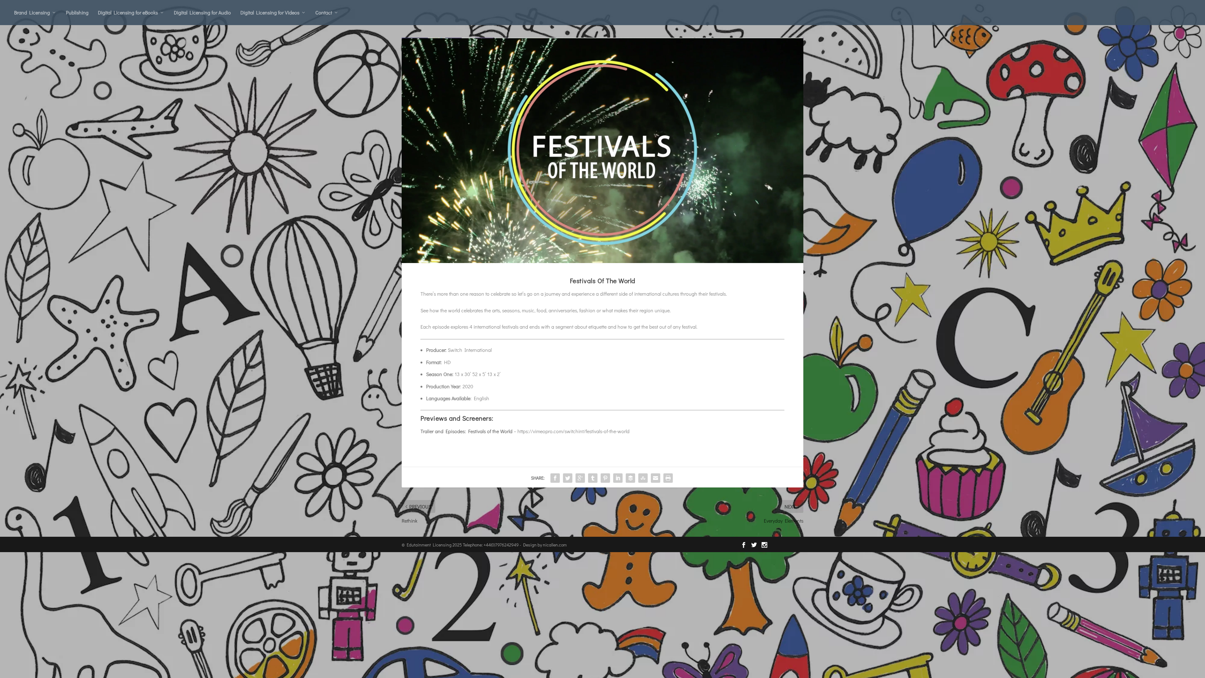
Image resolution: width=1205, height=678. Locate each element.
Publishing (77, 12)
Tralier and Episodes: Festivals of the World (466, 431)
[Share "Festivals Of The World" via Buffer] (630, 478)
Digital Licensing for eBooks (128, 12)
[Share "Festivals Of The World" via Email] (655, 478)
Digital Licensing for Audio (202, 12)
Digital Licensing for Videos (269, 12)
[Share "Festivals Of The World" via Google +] (580, 478)
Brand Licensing (32, 12)
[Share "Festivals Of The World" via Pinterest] (605, 478)
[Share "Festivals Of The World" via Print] (668, 478)
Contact (323, 12)
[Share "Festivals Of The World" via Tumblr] (592, 478)
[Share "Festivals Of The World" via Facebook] (555, 478)
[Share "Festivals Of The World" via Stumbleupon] (643, 478)
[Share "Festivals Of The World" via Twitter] (567, 478)
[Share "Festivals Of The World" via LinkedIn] (618, 478)
